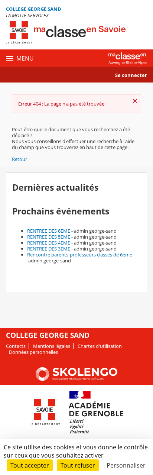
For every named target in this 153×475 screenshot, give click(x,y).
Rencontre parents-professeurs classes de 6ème (79, 254)
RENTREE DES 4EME (48, 242)
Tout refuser (78, 465)
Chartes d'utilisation (100, 346)
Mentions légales (51, 346)
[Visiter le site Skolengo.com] (76, 379)
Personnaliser (126, 465)
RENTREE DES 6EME (48, 230)
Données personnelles (33, 352)
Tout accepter (29, 465)
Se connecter (131, 75)
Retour (19, 159)
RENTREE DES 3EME (48, 248)
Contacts (16, 346)
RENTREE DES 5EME (48, 236)
